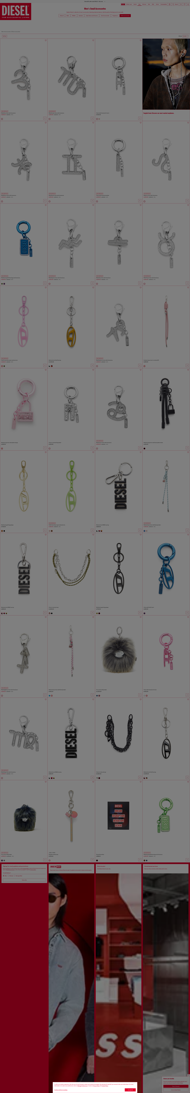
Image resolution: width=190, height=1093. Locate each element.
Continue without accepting (60, 1089)
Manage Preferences (82, 1085)
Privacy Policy (96, 1085)
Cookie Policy (105, 1085)
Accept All (130, 1089)
